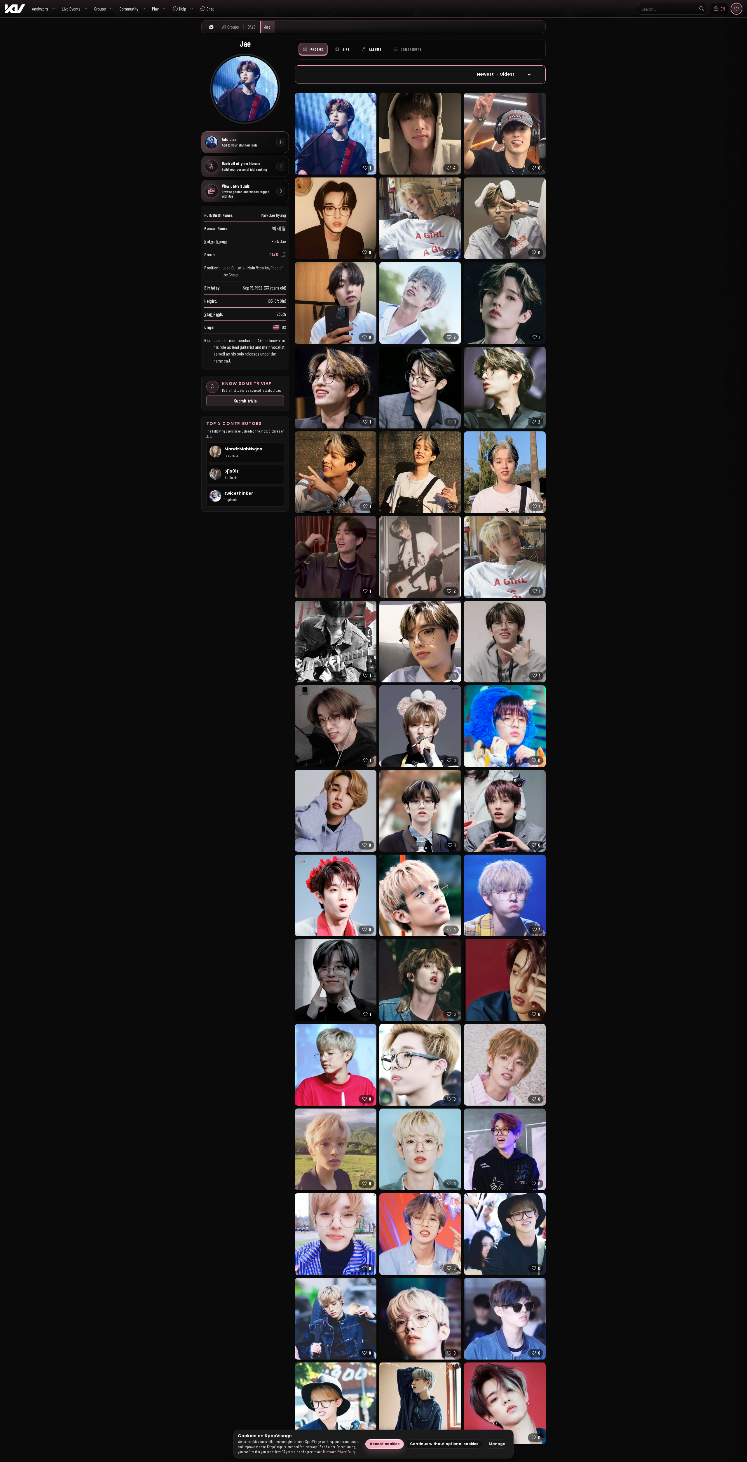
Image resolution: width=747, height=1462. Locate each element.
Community (129, 8)
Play (155, 8)
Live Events (71, 8)
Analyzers (40, 8)
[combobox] (673, 9)
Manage (497, 1443)
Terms (327, 1451)
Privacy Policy (346, 1451)
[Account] (736, 9)
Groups (100, 8)
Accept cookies (384, 1443)
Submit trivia (245, 400)
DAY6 (273, 254)
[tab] (313, 49)
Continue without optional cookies (444, 1443)
